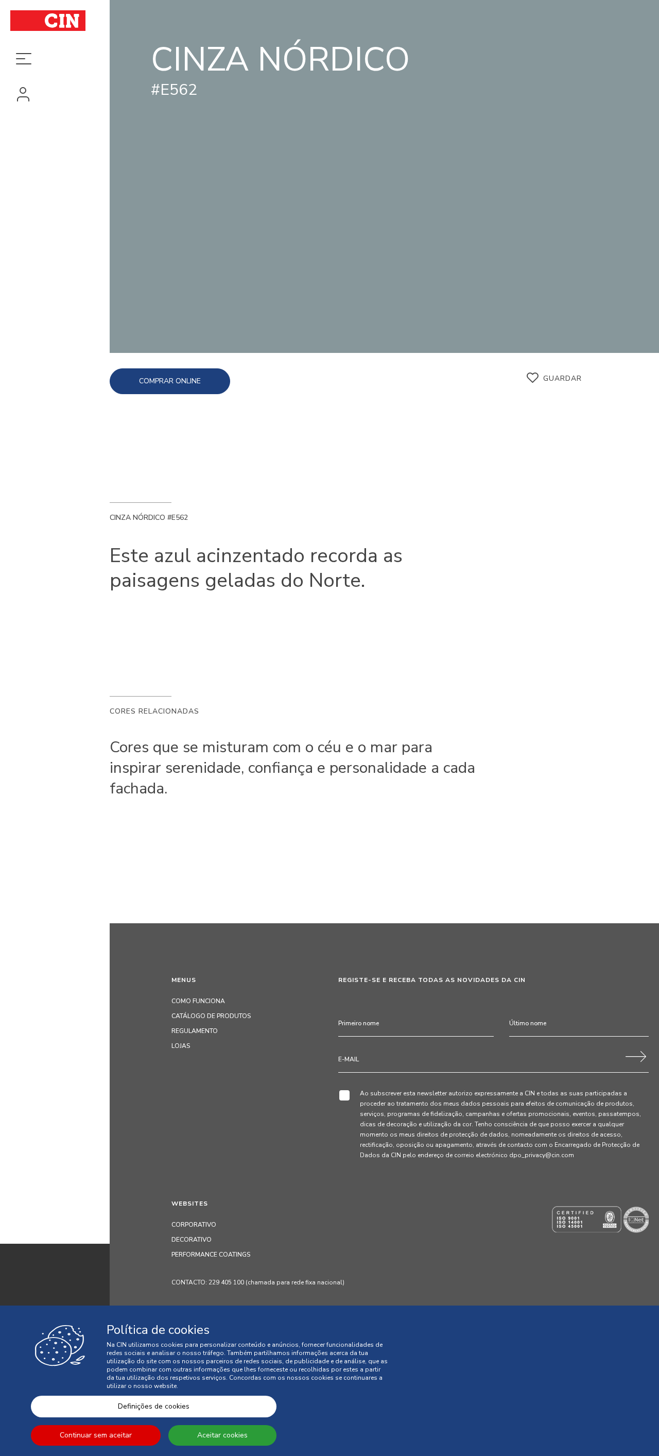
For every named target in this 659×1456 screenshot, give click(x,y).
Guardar (562, 378)
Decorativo (191, 1239)
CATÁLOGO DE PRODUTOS (211, 1016)
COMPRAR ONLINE (170, 381)
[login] (55, 95)
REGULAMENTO (194, 1031)
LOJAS (180, 1046)
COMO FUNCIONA (198, 1001)
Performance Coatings (210, 1254)
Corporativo (193, 1225)
